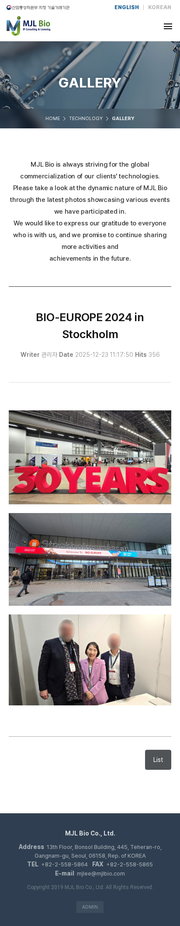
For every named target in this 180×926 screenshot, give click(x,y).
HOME (52, 118)
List (158, 759)
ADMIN (90, 907)
